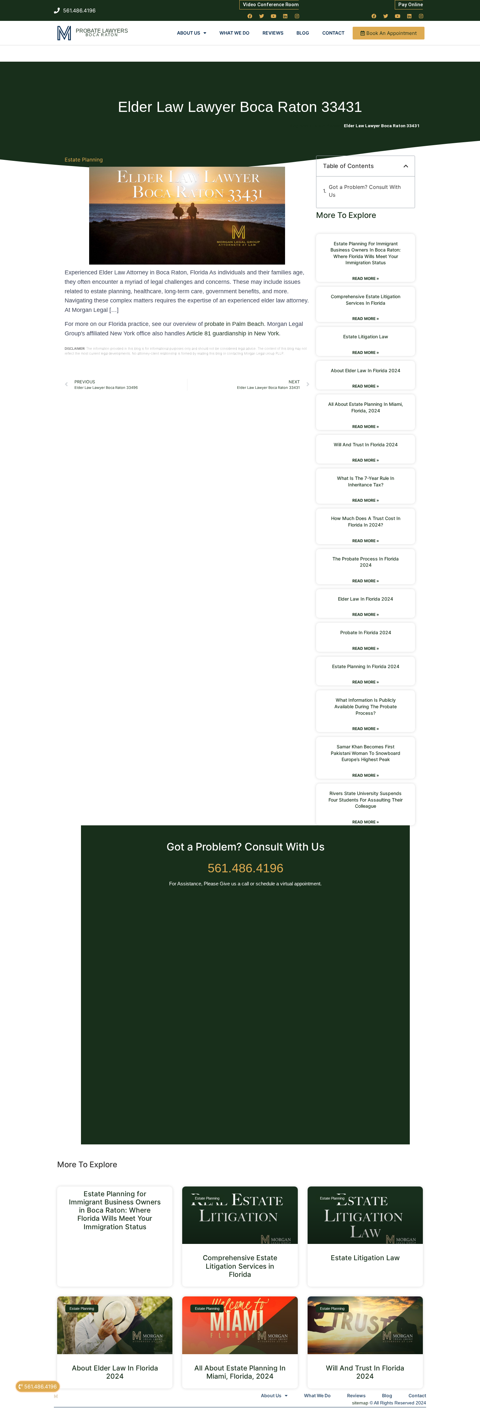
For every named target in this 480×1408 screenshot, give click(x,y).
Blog (302, 33)
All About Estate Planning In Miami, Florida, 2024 (240, 1372)
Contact (333, 33)
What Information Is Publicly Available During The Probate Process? (365, 706)
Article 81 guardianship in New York (232, 333)
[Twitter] (262, 16)
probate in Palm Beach (234, 324)
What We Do (234, 33)
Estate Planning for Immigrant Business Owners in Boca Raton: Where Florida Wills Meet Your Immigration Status (115, 1210)
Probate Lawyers (102, 31)
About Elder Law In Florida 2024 (365, 370)
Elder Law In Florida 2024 (365, 599)
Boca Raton (102, 35)
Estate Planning (84, 159)
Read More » (365, 278)
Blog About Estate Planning (316, 125)
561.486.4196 (245, 868)
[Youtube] (274, 16)
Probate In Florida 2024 (365, 632)
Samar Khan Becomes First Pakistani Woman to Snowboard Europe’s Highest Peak (365, 753)
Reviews (273, 33)
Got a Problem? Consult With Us (365, 191)
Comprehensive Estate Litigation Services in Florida (240, 1266)
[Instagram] (297, 16)
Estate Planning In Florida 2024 (365, 666)
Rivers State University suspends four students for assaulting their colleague (365, 799)
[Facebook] (250, 16)
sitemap (360, 1402)
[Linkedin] (285, 16)
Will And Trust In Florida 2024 (366, 444)
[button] (406, 166)
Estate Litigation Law (365, 336)
